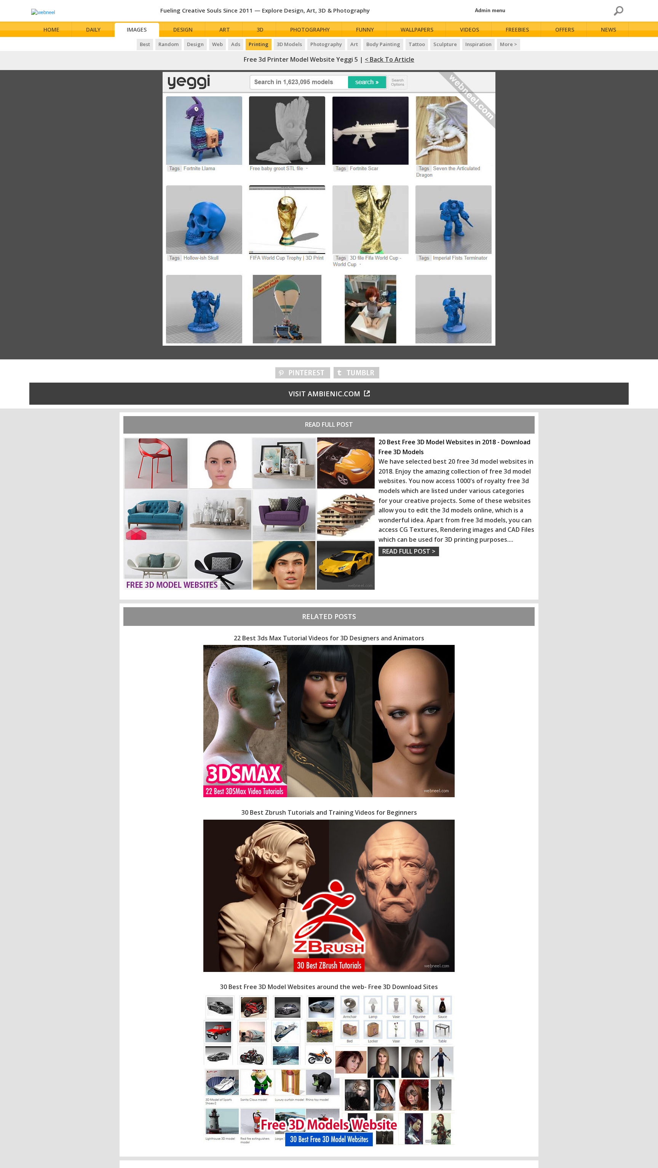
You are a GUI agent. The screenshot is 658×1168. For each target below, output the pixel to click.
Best (145, 44)
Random (168, 44)
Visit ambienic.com (324, 393)
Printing (258, 44)
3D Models (289, 44)
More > (508, 44)
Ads (235, 44)
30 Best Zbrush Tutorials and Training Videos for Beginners (329, 812)
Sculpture (445, 44)
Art (224, 29)
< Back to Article (389, 59)
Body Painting (383, 44)
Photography (310, 29)
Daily (93, 29)
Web (217, 44)
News (608, 29)
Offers (564, 29)
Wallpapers (417, 29)
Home (51, 29)
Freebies (517, 29)
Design (183, 29)
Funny (365, 29)
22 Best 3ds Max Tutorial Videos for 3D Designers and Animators (329, 638)
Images (137, 29)
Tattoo (417, 44)
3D (260, 29)
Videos (469, 29)
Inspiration (478, 44)
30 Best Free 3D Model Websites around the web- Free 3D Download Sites (329, 987)
